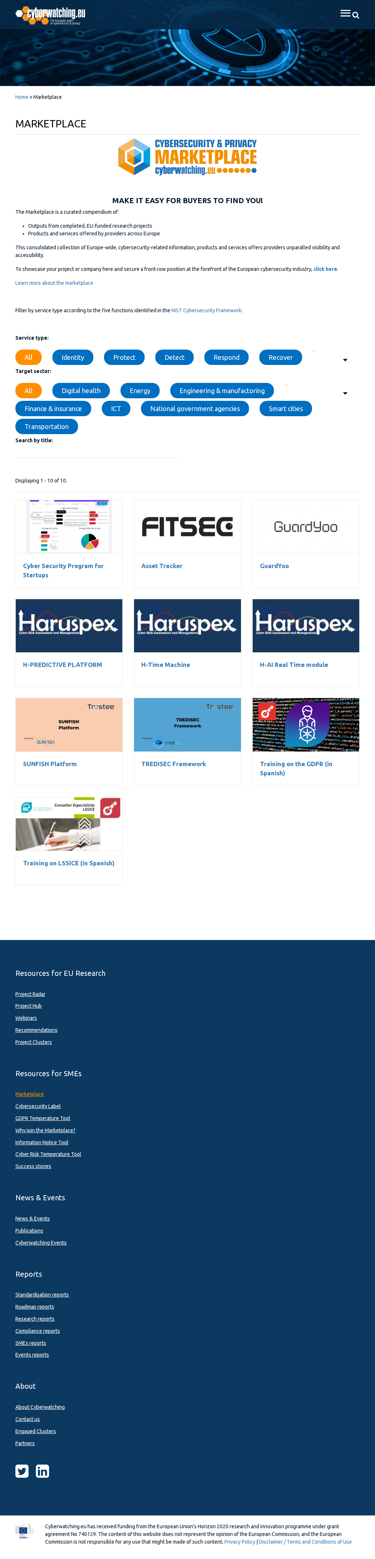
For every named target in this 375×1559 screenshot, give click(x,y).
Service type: (32, 338)
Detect (174, 357)
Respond (227, 357)
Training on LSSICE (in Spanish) (69, 824)
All (29, 357)
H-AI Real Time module (305, 626)
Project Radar (30, 994)
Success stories (33, 1166)
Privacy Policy (239, 1542)
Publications (29, 1231)
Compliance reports (37, 1331)
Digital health (81, 390)
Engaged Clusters (35, 1431)
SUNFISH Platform (69, 725)
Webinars (26, 1018)
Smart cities (286, 408)
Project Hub (28, 1006)
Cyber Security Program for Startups (69, 526)
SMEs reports (30, 1343)
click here (325, 269)
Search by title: (34, 440)
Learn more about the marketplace (54, 283)
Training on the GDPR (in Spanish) (306, 725)
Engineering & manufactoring (222, 390)
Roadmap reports (34, 1307)
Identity (73, 357)
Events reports (32, 1355)
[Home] (54, 14)
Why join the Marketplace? (45, 1130)
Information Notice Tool (41, 1142)
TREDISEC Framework (187, 725)
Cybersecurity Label (38, 1106)
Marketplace (29, 1094)
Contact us (27, 1419)
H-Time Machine (187, 626)
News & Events (32, 1219)
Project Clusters (33, 1042)
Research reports (35, 1319)
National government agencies (195, 408)
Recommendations (36, 1030)
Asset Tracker (187, 526)
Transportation (47, 426)
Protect (124, 357)
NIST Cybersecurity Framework (206, 310)
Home (22, 97)
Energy (140, 390)
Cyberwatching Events (41, 1243)
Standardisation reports (42, 1295)
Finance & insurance (53, 408)
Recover (280, 357)
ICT (116, 408)
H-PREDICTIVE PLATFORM (69, 626)
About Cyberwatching (40, 1407)
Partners (25, 1443)
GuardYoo (306, 526)
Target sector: (33, 371)
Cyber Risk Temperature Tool (48, 1154)
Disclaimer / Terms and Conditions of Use (305, 1542)
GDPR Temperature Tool (42, 1118)
